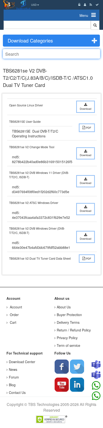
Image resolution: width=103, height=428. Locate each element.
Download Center (22, 361)
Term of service (68, 345)
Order (14, 314)
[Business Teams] (96, 364)
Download (85, 108)
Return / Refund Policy (74, 330)
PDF (88, 127)
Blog (12, 384)
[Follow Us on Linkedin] (77, 384)
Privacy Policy (67, 337)
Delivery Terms (68, 322)
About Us (64, 307)
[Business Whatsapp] (96, 385)
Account (15, 307)
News (13, 369)
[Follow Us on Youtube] (61, 384)
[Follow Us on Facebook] (61, 366)
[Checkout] (97, 4)
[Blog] (90, 4)
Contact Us (17, 392)
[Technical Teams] (96, 375)
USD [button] (34, 4)
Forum (14, 377)
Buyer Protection (69, 314)
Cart (12, 322)
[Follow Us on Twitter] (77, 366)
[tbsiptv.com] (9, 4)
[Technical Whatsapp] (96, 395)
